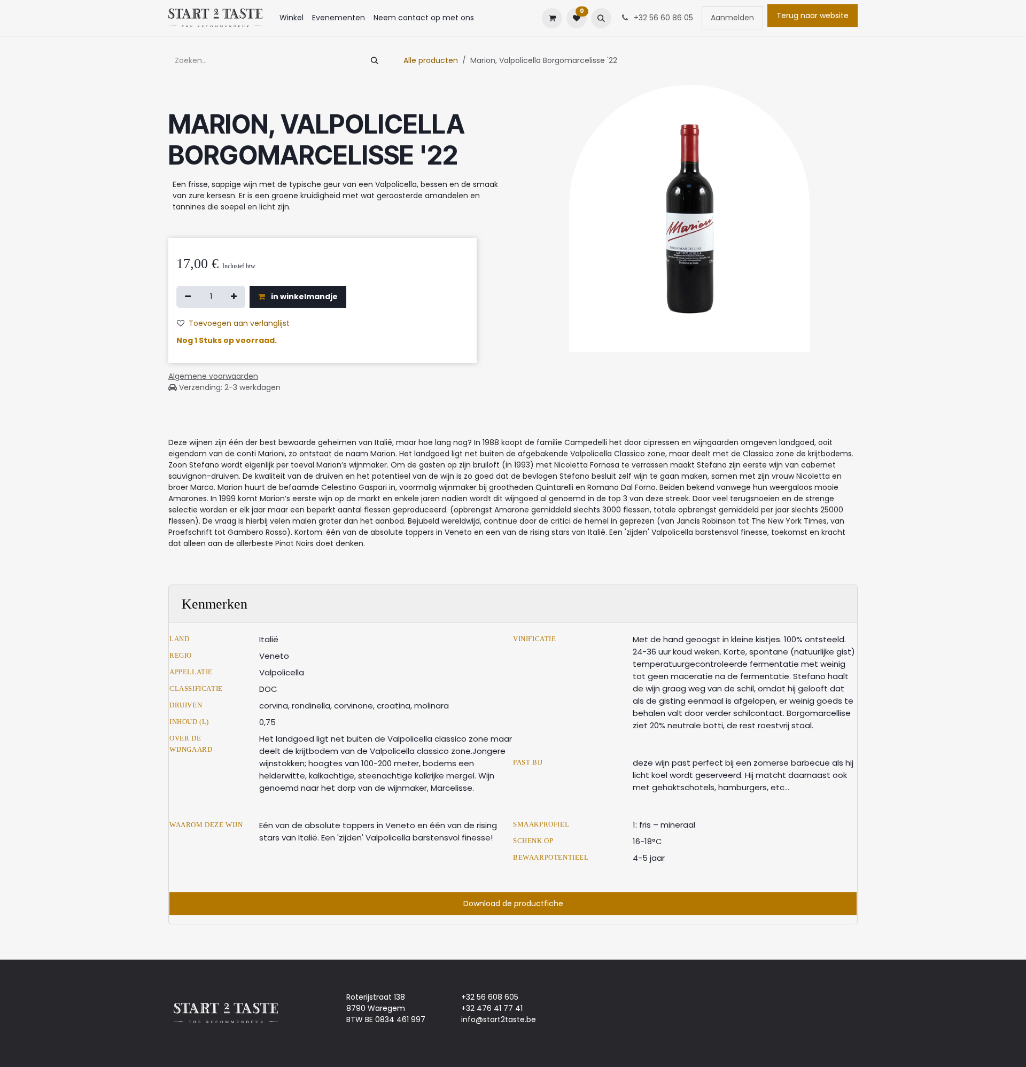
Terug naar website (812, 15)
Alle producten (430, 60)
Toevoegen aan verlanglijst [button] (239, 323)
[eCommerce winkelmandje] (552, 18)
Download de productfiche (513, 903)
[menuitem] (291, 18)
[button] (601, 18)
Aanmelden (732, 17)
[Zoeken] (374, 60)
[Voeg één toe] (233, 297)
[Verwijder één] (187, 297)
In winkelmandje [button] (303, 296)
